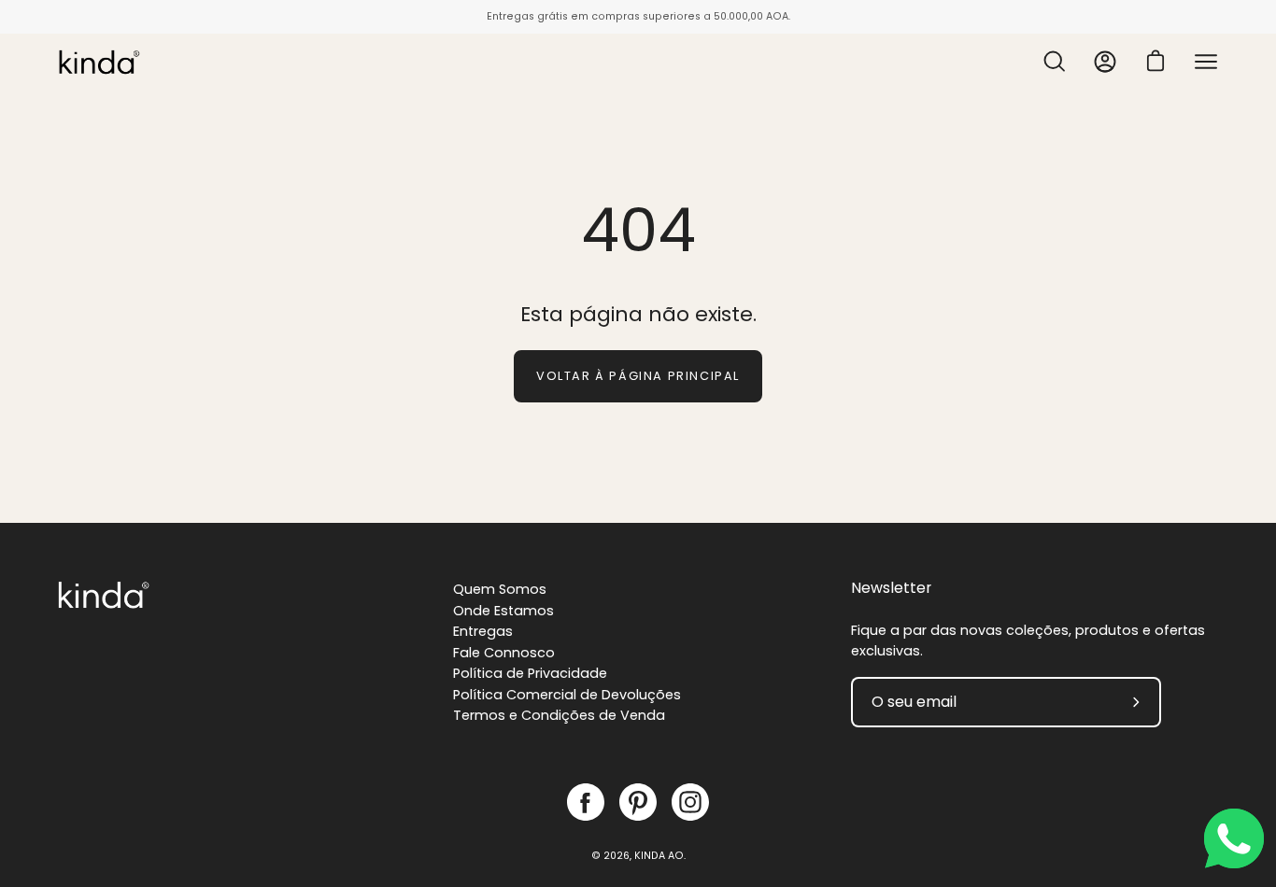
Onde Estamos (503, 610)
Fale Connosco (504, 652)
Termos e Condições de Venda (559, 715)
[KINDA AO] (98, 62)
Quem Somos (499, 589)
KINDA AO (659, 856)
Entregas (483, 631)
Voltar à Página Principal (638, 376)
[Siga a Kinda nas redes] (585, 802)
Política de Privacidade (530, 673)
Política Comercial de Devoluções (567, 694)
